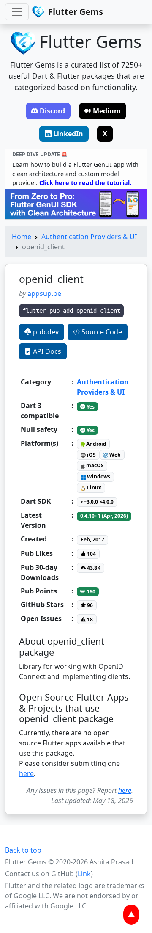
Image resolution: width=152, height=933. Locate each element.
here (26, 773)
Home (21, 236)
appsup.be (44, 293)
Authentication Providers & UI (89, 236)
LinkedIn (68, 133)
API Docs (46, 351)
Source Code (101, 332)
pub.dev (45, 332)
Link (84, 873)
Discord (52, 111)
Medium (107, 111)
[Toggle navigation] (17, 11)
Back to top (23, 850)
